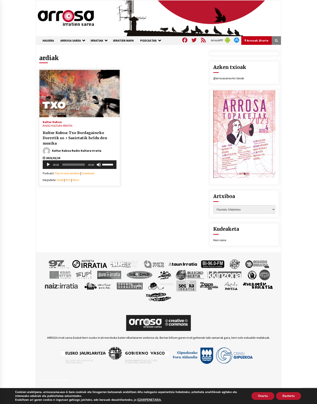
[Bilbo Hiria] (213, 264)
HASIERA (48, 40)
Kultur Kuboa (52, 121)
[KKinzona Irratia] (224, 274)
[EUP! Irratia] (84, 274)
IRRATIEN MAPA (123, 40)
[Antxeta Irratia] (89, 264)
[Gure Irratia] (109, 274)
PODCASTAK (148, 40)
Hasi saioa (219, 240)
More (75, 180)
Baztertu (288, 396)
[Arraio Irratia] (124, 264)
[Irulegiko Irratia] (189, 274)
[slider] (108, 164)
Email (60, 180)
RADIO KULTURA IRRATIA (57, 126)
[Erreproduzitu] (48, 164)
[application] (79, 164)
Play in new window (67, 173)
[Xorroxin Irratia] (258, 285)
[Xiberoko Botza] (231, 285)
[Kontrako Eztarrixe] (252, 274)
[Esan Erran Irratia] (60, 274)
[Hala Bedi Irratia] (139, 274)
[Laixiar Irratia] (264, 274)
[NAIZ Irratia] (61, 285)
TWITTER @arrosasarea (54, 380)
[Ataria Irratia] (154, 264)
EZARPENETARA (149, 400)
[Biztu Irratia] (234, 264)
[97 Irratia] (59, 264)
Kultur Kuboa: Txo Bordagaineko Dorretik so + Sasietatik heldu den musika (75, 138)
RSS (68, 180)
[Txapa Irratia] (209, 285)
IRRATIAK (97, 40)
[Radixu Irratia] (161, 285)
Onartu (263, 396)
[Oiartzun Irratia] (98, 285)
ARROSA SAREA (70, 40)
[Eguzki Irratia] (257, 264)
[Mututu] (99, 164)
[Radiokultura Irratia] (129, 285)
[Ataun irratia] (183, 264)
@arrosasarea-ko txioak (228, 78)
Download (88, 173)
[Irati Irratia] (164, 274)
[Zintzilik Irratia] (158, 296)
